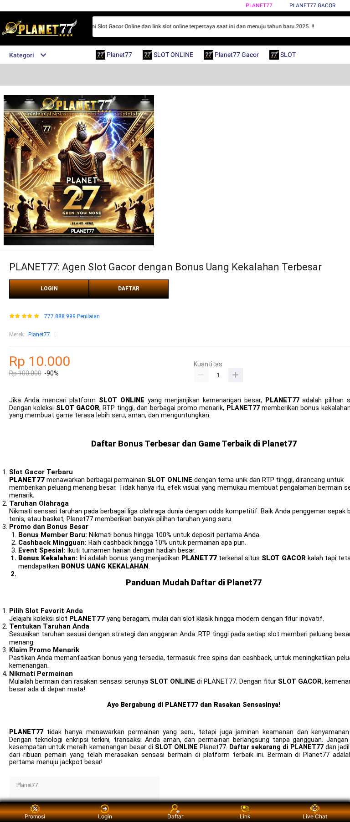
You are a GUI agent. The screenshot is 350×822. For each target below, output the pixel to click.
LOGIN (49, 288)
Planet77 (259, 5)
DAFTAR (128, 288)
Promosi (35, 816)
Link (245, 816)
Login (105, 816)
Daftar (175, 816)
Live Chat (315, 816)
